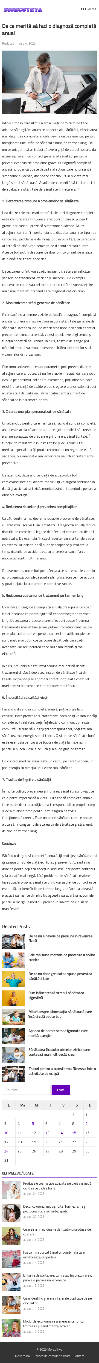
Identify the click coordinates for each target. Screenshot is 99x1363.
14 (61, 1132)
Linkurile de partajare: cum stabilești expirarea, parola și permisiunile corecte (57, 1278)
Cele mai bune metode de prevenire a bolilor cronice (62, 957)
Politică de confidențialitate (52, 1355)
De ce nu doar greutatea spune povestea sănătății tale (60, 976)
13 (47, 1132)
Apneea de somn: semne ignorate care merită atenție (58, 1033)
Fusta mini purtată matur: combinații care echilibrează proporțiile (54, 1255)
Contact (79, 1355)
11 (19, 1132)
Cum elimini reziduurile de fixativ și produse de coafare (57, 1232)
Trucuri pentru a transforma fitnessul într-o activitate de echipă (62, 1071)
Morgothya (54, 1349)
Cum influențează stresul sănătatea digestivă (56, 995)
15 (74, 1132)
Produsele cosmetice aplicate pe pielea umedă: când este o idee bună (57, 1186)
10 (6, 1132)
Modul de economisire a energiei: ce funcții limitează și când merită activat (53, 1324)
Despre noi (23, 1355)
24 (6, 1151)
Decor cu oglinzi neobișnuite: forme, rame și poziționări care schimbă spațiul (54, 1209)
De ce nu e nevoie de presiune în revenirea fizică (61, 938)
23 (87, 1142)
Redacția (8, 43)
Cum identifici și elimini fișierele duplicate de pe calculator (57, 1301)
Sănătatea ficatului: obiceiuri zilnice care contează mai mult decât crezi (59, 1052)
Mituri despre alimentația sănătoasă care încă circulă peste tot (60, 1014)
